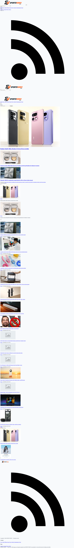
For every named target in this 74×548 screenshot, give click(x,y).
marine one (20, 182)
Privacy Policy (8, 9)
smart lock (10, 182)
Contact (5, 9)
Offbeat (8, 7)
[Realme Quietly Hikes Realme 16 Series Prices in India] (11, 441)
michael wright (39, 182)
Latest (1, 427)
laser (7, 182)
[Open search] (0, 102)
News (3, 7)
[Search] (10, 5)
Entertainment (19, 7)
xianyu (5, 182)
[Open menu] (0, 89)
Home (1, 7)
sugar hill (26, 182)
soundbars (13, 182)
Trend (22, 7)
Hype (12, 7)
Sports (10, 7)
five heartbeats (34, 182)
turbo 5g (24, 182)
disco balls (17, 182)
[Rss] (37, 84)
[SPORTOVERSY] (13, 4)
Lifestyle (15, 7)
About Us (2, 9)
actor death (30, 182)
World (6, 7)
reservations (44, 182)
